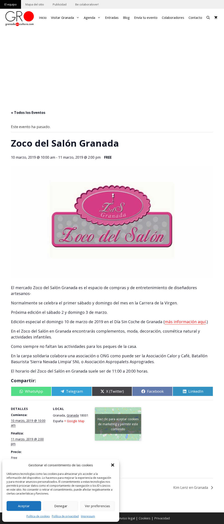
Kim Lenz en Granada (191, 487)
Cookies (144, 518)
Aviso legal (127, 518)
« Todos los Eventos (28, 112)
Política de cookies (38, 516)
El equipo (10, 4)
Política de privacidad (65, 516)
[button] (112, 465)
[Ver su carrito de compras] (216, 17)
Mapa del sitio (34, 4)
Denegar (60, 506)
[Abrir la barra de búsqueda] (208, 17)
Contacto (195, 17)
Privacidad (162, 518)
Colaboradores (173, 17)
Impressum (88, 516)
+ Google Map (74, 421)
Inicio (43, 17)
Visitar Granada (62, 17)
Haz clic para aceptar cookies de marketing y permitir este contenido (118, 424)
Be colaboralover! (87, 4)
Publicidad (59, 4)
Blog (126, 17)
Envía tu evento (146, 17)
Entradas (112, 17)
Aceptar (24, 506)
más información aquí (185, 321)
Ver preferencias (97, 506)
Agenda (89, 17)
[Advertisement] (112, 61)
